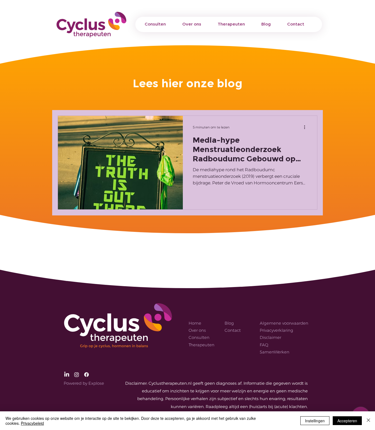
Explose (96, 383)
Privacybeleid (32, 423)
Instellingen (315, 420)
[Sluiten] (368, 421)
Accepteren (347, 420)
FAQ (264, 344)
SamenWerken (274, 352)
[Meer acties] (306, 127)
